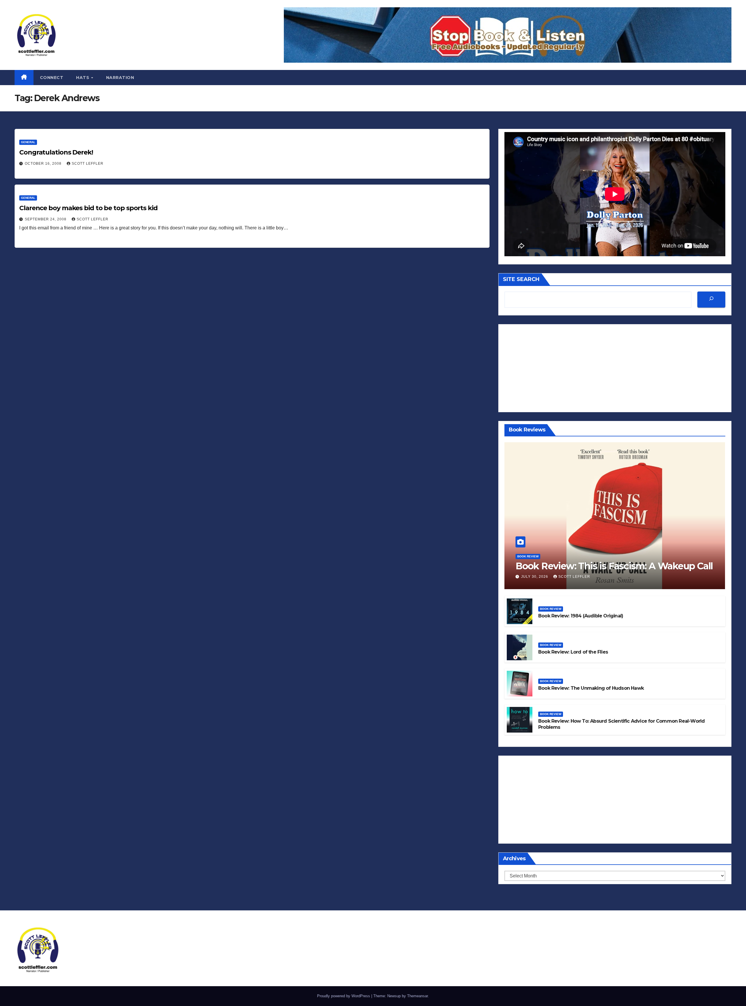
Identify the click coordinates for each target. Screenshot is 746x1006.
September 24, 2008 (46, 219)
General (28, 142)
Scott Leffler (87, 163)
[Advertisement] (614, 368)
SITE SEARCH (521, 279)
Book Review (528, 556)
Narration (120, 77)
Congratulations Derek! (56, 152)
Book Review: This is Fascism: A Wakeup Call (613, 566)
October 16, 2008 (44, 163)
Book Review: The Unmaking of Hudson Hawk (591, 688)
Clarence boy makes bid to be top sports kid (88, 208)
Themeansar (417, 996)
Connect (52, 77)
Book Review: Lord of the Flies (573, 652)
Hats (83, 77)
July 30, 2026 (535, 577)
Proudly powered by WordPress (344, 996)
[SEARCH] (711, 300)
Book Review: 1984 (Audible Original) (580, 616)
